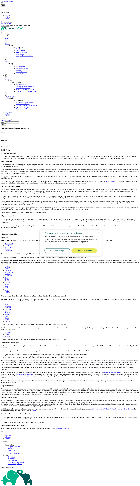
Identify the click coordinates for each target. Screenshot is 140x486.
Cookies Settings (57, 250)
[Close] (99, 233)
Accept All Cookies (84, 250)
